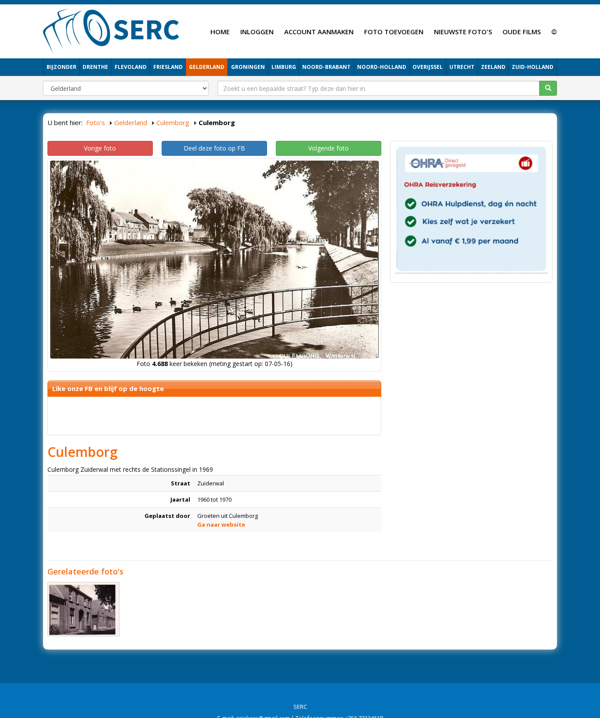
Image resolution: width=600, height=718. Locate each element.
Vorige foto (100, 148)
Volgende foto (328, 148)
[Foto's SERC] (111, 30)
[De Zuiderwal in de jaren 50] (83, 609)
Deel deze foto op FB (214, 148)
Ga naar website (221, 524)
